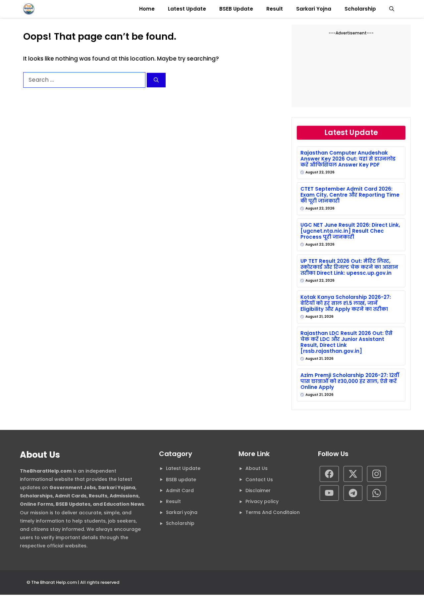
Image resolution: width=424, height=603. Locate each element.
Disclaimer (258, 490)
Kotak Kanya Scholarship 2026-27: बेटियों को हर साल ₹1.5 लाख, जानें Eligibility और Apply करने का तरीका (345, 303)
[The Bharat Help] (28, 9)
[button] (392, 9)
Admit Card (180, 490)
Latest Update (187, 8)
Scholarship (360, 8)
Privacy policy (262, 501)
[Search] (156, 80)
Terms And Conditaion (272, 512)
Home (147, 8)
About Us (256, 468)
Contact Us (259, 479)
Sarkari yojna (181, 512)
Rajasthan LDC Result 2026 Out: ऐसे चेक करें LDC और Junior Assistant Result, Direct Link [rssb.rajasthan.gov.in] (346, 342)
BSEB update (181, 479)
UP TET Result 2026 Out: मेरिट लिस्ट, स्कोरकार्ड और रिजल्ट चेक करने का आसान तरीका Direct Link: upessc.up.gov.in (349, 267)
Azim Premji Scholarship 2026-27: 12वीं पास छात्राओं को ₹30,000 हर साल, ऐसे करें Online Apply (349, 381)
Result (274, 8)
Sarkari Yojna (313, 8)
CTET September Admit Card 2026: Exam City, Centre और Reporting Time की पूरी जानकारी (349, 195)
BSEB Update (236, 8)
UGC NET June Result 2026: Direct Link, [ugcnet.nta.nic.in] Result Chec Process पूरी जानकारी (350, 231)
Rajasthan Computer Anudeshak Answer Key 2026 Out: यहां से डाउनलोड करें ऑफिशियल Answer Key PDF (348, 159)
